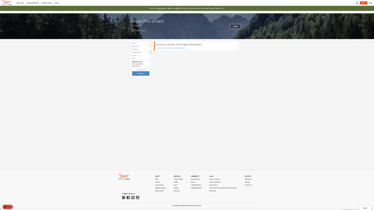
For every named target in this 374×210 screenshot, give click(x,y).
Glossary (247, 182)
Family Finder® (178, 179)
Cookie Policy (213, 185)
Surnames (135, 49)
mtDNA (177, 8)
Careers (157, 182)
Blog (156, 179)
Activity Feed (136, 52)
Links (133, 58)
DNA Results (135, 46)
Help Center (248, 179)
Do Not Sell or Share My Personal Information (223, 188)
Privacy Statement (215, 182)
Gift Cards (177, 191)
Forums (193, 182)
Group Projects (46, 3)
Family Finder (161, 8)
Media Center (159, 191)
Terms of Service (214, 179)
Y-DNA (168, 8)
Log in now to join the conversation (171, 47)
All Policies (212, 191)
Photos (134, 55)
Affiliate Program (160, 188)
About (134, 43)
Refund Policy (159, 185)
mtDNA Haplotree (196, 188)
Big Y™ (176, 185)
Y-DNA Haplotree (196, 185)
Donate (141, 73)
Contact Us (248, 185)
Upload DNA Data (33, 3)
